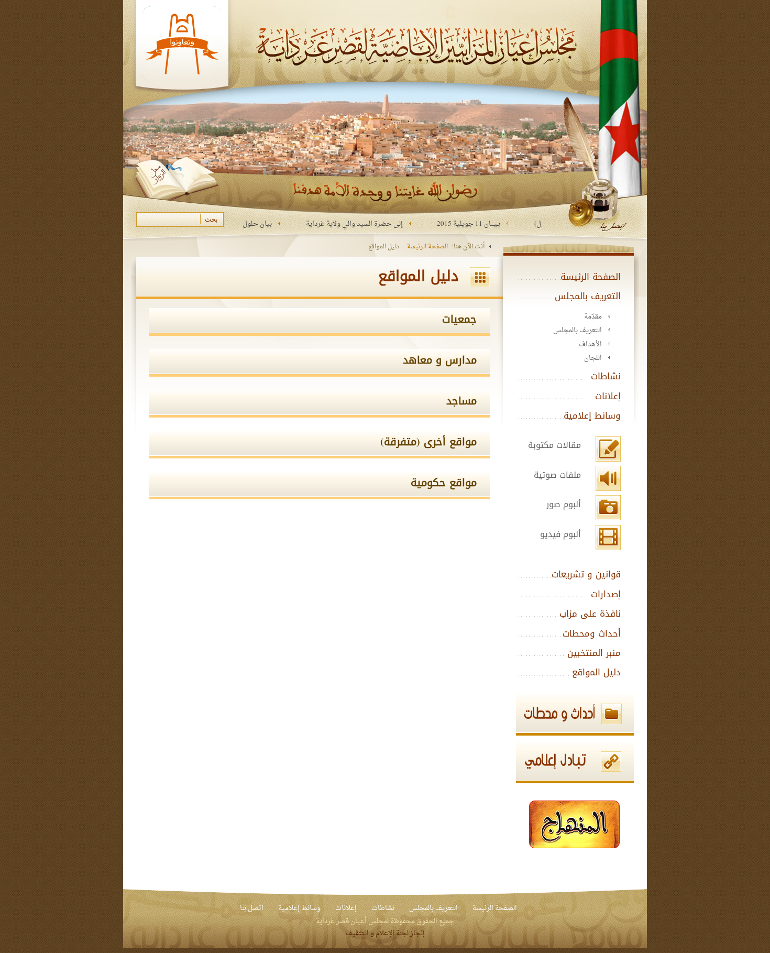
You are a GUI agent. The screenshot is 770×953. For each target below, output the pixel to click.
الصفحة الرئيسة (427, 246)
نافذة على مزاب (590, 613)
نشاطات (606, 376)
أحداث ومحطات (592, 633)
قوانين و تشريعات (586, 574)
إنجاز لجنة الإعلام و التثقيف (385, 933)
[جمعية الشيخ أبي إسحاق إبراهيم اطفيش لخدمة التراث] (575, 823)
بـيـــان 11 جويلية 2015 (503, 224)
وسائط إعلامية (592, 415)
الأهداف (590, 344)
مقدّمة (593, 316)
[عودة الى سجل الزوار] (176, 182)
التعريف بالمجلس (588, 296)
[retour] (182, 116)
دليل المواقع (596, 672)
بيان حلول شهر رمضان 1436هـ (264, 224)
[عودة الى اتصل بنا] (597, 162)
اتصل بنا (251, 908)
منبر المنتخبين (594, 652)
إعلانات (608, 396)
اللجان (593, 358)
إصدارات (606, 594)
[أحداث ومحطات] (550, 714)
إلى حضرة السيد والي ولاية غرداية (389, 224)
